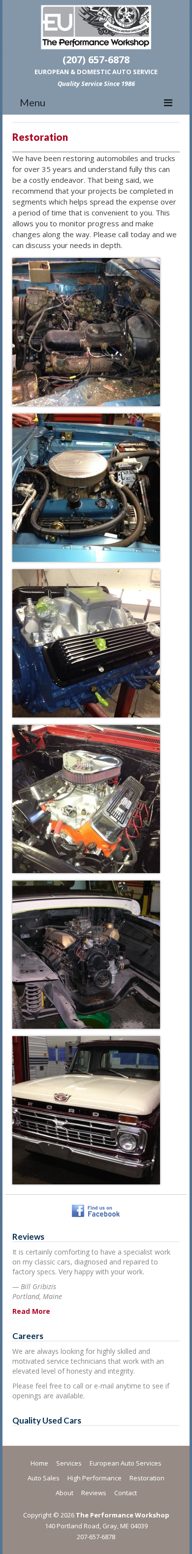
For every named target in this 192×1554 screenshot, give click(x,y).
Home (39, 1463)
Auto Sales (44, 1477)
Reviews (93, 1492)
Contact (125, 1492)
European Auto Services (125, 1463)
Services (69, 1463)
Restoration (146, 1477)
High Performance (94, 1477)
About (64, 1492)
